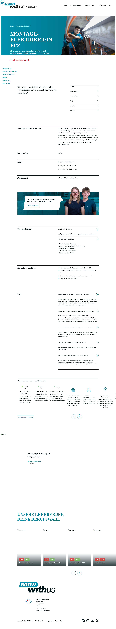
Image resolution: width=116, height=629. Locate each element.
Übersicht (72, 86)
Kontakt (72, 110)
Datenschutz (59, 621)
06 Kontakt (6, 83)
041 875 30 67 (32, 463)
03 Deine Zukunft (8, 74)
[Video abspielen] (86, 35)
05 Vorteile (6, 80)
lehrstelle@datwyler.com (34, 461)
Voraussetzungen (74, 91)
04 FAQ (5, 77)
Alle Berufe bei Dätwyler (21, 60)
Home (12, 26)
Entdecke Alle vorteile (25, 417)
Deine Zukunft (74, 96)
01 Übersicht (7, 68)
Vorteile (72, 105)
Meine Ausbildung (33, 205)
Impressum (50, 621)
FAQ (71, 101)
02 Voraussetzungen (10, 71)
